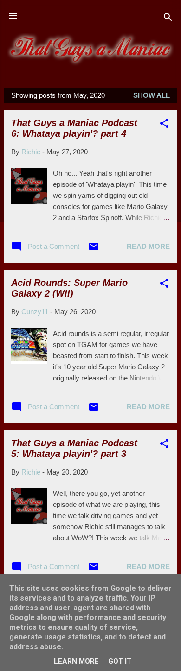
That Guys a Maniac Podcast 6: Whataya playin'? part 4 (74, 128)
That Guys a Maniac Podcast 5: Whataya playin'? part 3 (74, 448)
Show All (151, 95)
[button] (164, 125)
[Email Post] (93, 249)
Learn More (76, 661)
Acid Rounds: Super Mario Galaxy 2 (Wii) (69, 288)
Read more (148, 246)
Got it (119, 661)
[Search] (168, 19)
